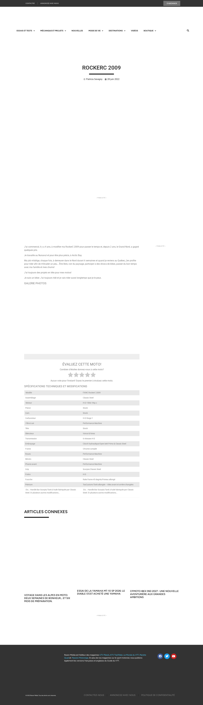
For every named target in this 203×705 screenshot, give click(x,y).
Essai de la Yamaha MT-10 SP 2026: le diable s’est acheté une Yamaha (101, 592)
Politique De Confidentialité (158, 695)
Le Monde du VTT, (131, 655)
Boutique (148, 31)
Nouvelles (77, 31)
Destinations (116, 31)
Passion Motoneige (80, 658)
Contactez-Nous (94, 695)
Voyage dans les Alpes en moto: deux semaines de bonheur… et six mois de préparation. (47, 598)
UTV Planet (104, 655)
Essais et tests (24, 31)
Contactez (30, 3)
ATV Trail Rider (116, 655)
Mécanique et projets (51, 31)
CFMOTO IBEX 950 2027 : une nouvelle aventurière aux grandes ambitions (154, 594)
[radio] (70, 375)
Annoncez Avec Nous (49, 3)
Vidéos (134, 31)
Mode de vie (95, 31)
